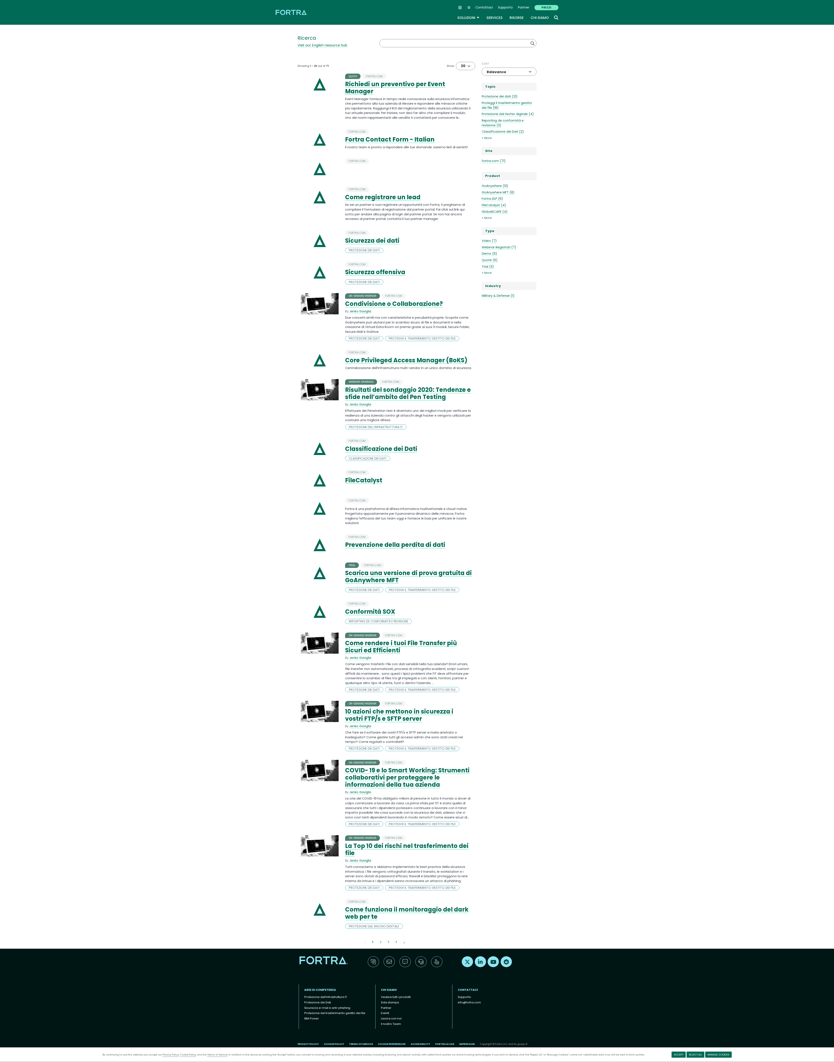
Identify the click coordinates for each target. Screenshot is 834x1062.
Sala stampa (390, 1002)
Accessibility (420, 1044)
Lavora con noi (391, 1018)
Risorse (517, 17)
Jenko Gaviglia (360, 311)
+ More (487, 138)
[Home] (292, 12)
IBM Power (311, 1018)
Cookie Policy (188, 1054)
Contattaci (484, 7)
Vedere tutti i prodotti (396, 997)
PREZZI (546, 7)
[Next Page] (404, 942)
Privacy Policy (170, 1054)
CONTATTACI (468, 990)
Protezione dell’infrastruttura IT (325, 997)
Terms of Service (217, 1054)
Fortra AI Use (444, 1044)
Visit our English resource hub (322, 45)
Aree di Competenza (320, 990)
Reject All (695, 1054)
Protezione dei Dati (317, 1002)
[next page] (404, 942)
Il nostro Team (391, 1024)
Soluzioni (468, 17)
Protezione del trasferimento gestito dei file (334, 1013)
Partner (523, 7)
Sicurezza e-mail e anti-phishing (327, 1008)
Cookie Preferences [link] (392, 1044)
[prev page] (365, 942)
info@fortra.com (469, 1002)
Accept (678, 1054)
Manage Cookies (718, 1054)
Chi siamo (540, 17)
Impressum (467, 1044)
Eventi (385, 1013)
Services (494, 17)
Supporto (505, 7)
